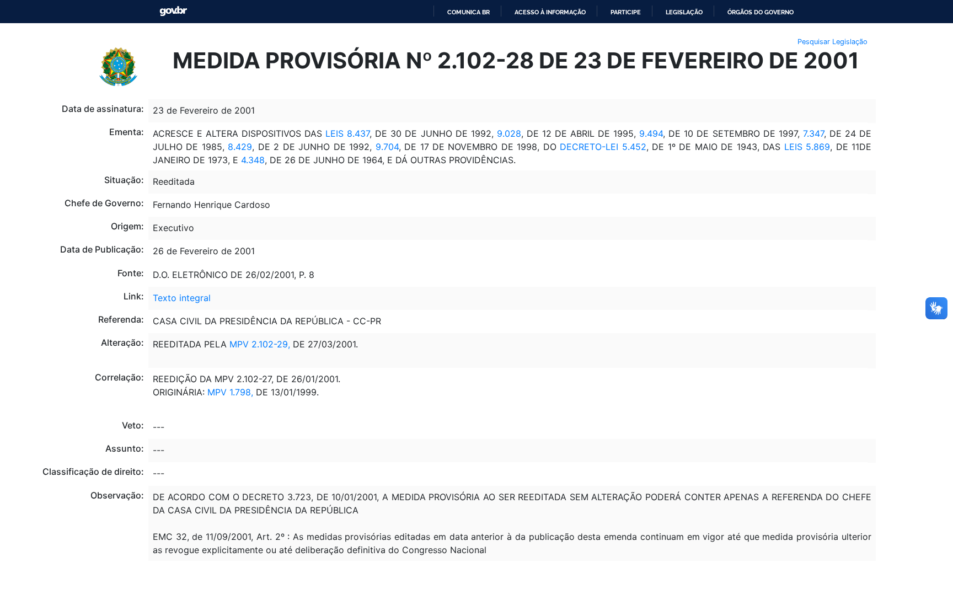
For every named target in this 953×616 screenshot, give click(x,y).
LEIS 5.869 (807, 146)
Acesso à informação (550, 12)
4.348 (253, 159)
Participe (626, 12)
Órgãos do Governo (760, 12)
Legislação (684, 12)
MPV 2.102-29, (259, 344)
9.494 (651, 133)
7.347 (813, 133)
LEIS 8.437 (347, 133)
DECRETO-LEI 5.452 (603, 146)
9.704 (387, 146)
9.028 (509, 133)
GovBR (173, 11)
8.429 (240, 146)
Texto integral (182, 297)
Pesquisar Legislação (832, 42)
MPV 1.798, (230, 392)
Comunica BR (468, 12)
